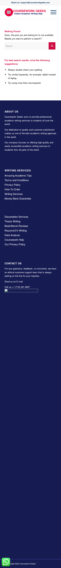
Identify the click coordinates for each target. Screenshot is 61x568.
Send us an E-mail (14, 281)
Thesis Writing (12, 221)
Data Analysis (12, 235)
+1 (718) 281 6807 (21, 287)
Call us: (8, 287)
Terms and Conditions (17, 180)
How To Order (12, 189)
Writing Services (14, 194)
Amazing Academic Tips (18, 175)
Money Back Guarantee (18, 198)
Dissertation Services (16, 216)
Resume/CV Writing (16, 230)
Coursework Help (14, 239)
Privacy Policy (13, 184)
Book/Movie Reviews (16, 226)
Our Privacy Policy (15, 244)
